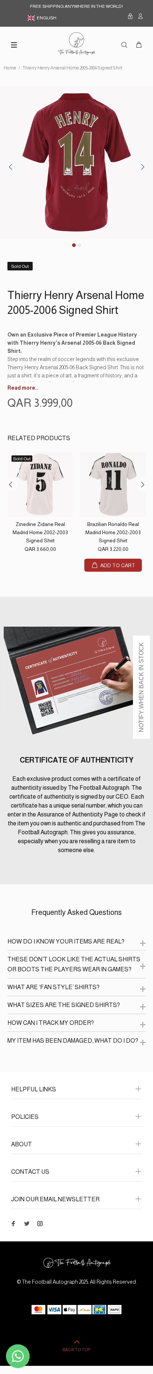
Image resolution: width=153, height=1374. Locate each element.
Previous (11, 167)
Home (10, 68)
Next (142, 167)
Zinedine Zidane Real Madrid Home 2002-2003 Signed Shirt (40, 532)
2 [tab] (79, 245)
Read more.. (22, 388)
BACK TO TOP (76, 1349)
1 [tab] (74, 245)
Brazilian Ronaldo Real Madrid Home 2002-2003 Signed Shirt (113, 532)
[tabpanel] (76, 162)
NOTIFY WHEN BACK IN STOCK (141, 687)
